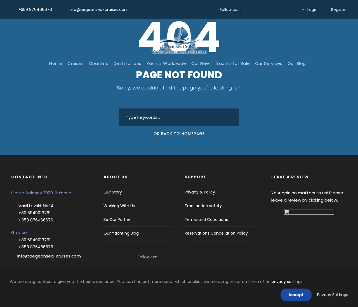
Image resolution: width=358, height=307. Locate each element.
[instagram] (255, 9)
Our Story (112, 192)
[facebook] (246, 9)
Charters (99, 63)
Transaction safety (203, 206)
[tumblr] (273, 9)
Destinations (128, 63)
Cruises (75, 63)
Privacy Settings (332, 294)
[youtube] (282, 9)
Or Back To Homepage (179, 133)
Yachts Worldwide (166, 63)
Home (55, 63)
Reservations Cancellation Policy (216, 233)
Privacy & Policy (200, 192)
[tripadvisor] (291, 9)
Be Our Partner (117, 219)
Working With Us (119, 206)
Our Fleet (201, 63)
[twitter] (264, 9)
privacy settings (287, 281)
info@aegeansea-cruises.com (98, 9)
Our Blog (297, 63)
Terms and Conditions (206, 219)
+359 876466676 (35, 9)
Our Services (268, 63)
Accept (296, 294)
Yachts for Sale (233, 63)
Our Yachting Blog (121, 233)
